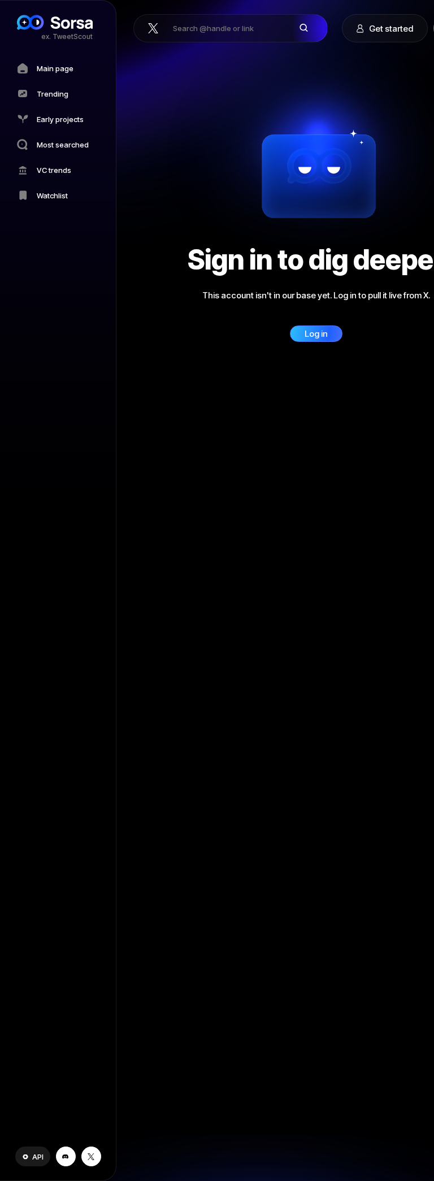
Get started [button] (391, 28)
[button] (32, 1156)
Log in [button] (316, 333)
